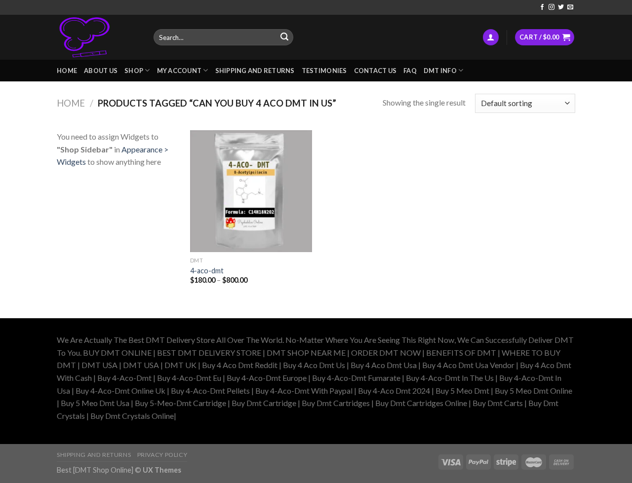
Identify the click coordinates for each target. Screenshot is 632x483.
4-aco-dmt (207, 270)
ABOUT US (101, 70)
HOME (67, 70)
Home (71, 103)
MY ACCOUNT (179, 70)
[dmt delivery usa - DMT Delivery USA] (98, 37)
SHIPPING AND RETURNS (255, 70)
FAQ (410, 70)
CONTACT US (375, 70)
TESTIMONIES (324, 70)
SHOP (133, 70)
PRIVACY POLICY (162, 454)
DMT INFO (440, 70)
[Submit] (284, 37)
